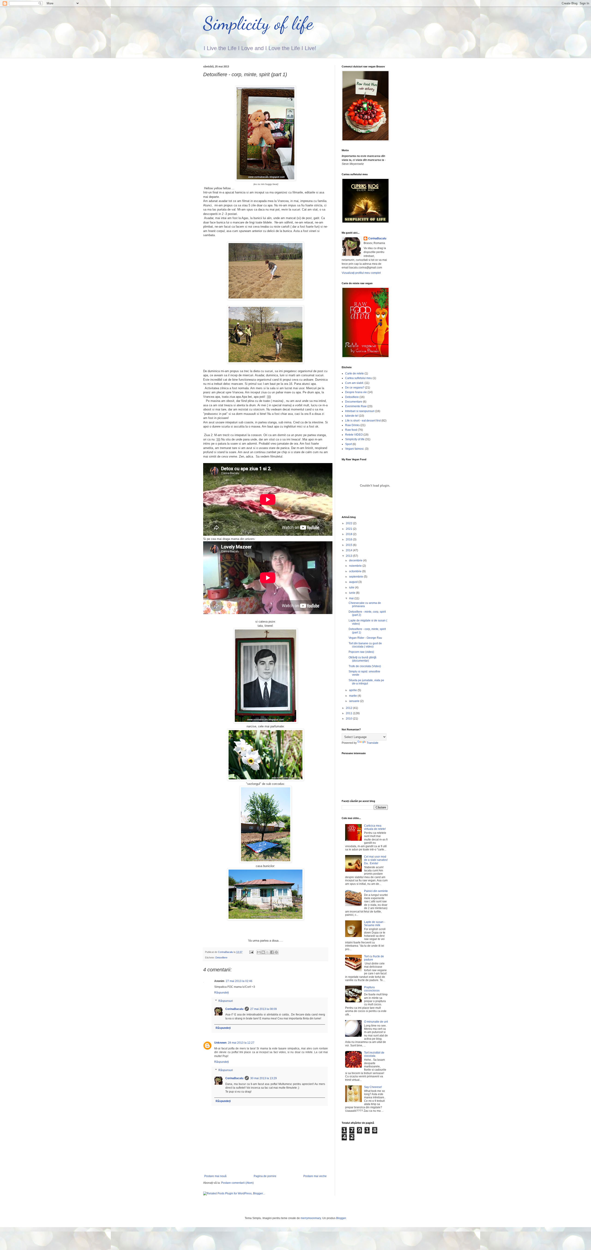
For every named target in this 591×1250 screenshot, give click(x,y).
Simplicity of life (258, 23)
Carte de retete (354, 373)
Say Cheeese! (373, 1087)
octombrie (355, 571)
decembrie (356, 560)
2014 (349, 550)
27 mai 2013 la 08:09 (263, 1009)
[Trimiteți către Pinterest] (276, 952)
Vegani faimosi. (354, 448)
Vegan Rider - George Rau (365, 637)
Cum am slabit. (354, 383)
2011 (349, 713)
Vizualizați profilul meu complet (361, 272)
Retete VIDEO (354, 434)
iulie (352, 587)
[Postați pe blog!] (263, 952)
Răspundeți (221, 992)
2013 (349, 555)
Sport (348, 444)
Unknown (220, 1042)
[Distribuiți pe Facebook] (272, 952)
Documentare (353, 401)
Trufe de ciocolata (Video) (365, 666)
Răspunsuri (225, 1001)
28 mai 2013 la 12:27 (241, 1042)
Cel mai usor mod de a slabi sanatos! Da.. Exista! (376, 860)
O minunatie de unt (376, 1021)
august (353, 582)
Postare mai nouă (215, 1176)
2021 (349, 528)
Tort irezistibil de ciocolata (374, 1054)
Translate (372, 742)
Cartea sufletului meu (358, 378)
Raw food (351, 429)
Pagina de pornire (265, 1176)
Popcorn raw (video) (361, 652)
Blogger (341, 1218)
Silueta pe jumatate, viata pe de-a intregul (366, 682)
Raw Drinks (352, 425)
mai (351, 598)
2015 (349, 545)
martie (353, 695)
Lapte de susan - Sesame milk (374, 923)
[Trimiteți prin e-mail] (258, 952)
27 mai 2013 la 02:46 (239, 981)
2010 (349, 718)
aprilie (353, 690)
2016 (349, 539)
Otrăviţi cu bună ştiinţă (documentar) (362, 659)
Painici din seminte (376, 891)
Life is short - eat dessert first (363, 420)
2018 (349, 534)
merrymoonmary (311, 1218)
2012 (349, 708)
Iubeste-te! (351, 415)
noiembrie (355, 565)
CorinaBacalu (234, 1009)
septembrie (356, 576)
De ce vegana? (354, 387)
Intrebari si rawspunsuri (359, 411)
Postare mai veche (315, 1176)
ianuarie (354, 701)
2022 (349, 523)
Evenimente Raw (356, 406)
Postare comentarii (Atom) (237, 1182)
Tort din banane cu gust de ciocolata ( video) (365, 645)
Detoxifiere (221, 957)
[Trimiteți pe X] (267, 952)
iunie (352, 592)
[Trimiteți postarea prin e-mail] (251, 952)
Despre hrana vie (356, 392)
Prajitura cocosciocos (372, 989)
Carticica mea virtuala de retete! (375, 827)
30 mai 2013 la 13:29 (263, 1078)
